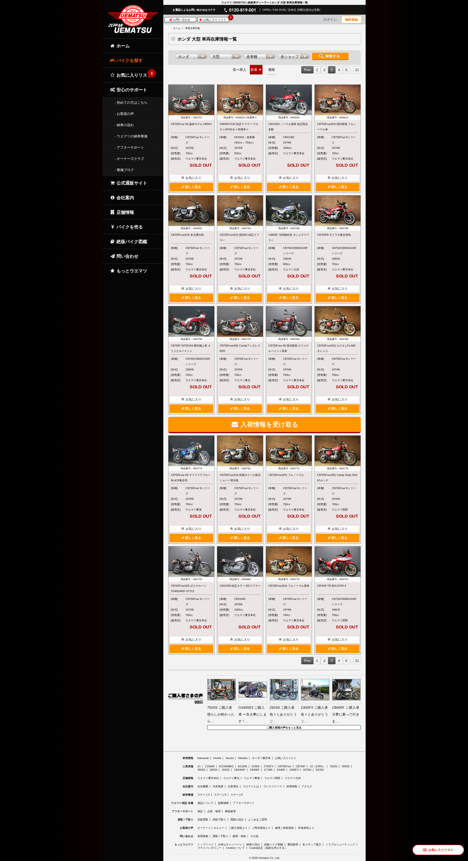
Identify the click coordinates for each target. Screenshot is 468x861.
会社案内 (124, 197)
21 (357, 70)
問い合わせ (126, 256)
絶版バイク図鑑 (131, 241)
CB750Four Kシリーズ (197, 140)
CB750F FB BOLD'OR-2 (331, 585)
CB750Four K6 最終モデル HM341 (191, 124)
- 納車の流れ (124, 125)
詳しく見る (192, 187)
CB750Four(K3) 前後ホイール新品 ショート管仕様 (240, 477)
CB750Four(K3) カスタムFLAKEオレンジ (336, 348)
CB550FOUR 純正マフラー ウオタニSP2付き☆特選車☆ (239, 127)
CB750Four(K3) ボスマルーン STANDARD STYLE (188, 588)
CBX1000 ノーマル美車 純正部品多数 (288, 127)
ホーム (176, 28)
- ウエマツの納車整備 (131, 136)
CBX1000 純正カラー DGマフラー (240, 585)
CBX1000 (288, 137)
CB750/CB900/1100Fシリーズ (295, 250)
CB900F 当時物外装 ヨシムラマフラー (288, 237)
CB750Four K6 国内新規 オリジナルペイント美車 (288, 348)
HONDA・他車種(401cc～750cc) (244, 140)
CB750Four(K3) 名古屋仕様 (187, 234)
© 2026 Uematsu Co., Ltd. (264, 858)
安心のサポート (131, 89)
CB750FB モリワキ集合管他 (334, 234)
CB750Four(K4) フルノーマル (286, 474)
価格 (271, 70)
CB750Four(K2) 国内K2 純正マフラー (239, 237)
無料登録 (351, 19)
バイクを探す (129, 60)
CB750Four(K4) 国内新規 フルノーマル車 (336, 127)
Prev (307, 70)
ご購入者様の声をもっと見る (284, 727)
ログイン (330, 19)
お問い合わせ (181, 19)
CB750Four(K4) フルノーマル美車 (288, 585)
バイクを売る (129, 227)
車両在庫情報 (192, 28)
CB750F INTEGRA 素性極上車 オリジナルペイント (191, 348)
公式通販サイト (131, 183)
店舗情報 (124, 212)
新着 (254, 70)
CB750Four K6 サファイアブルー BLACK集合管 (191, 477)
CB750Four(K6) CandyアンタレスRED (240, 348)
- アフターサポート (129, 147)
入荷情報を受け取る (268, 424)
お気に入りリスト (215, 19)
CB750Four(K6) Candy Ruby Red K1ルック (337, 477)
